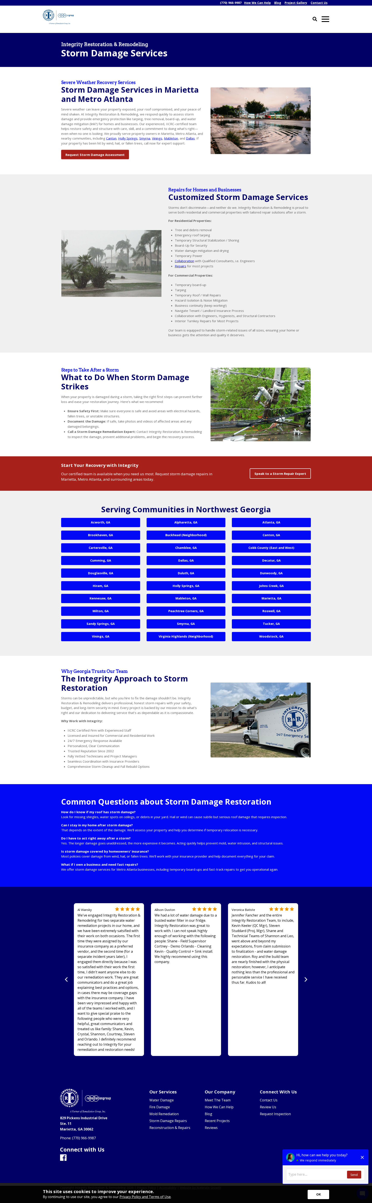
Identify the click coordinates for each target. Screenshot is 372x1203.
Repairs (180, 266)
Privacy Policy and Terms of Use (145, 1196)
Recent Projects (217, 1120)
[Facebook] (63, 1157)
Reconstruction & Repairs (169, 1127)
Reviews (211, 1127)
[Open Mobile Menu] (325, 19)
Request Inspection (275, 1114)
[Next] (305, 979)
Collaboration (184, 261)
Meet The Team (218, 1100)
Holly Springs (128, 138)
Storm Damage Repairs (168, 1120)
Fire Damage (159, 1107)
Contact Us (268, 1100)
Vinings (157, 138)
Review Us (268, 1107)
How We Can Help (219, 1107)
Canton (111, 138)
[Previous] (66, 979)
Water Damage (161, 1100)
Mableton (171, 138)
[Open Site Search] (315, 19)
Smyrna (144, 138)
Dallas (190, 138)
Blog (208, 1114)
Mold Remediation (164, 1114)
